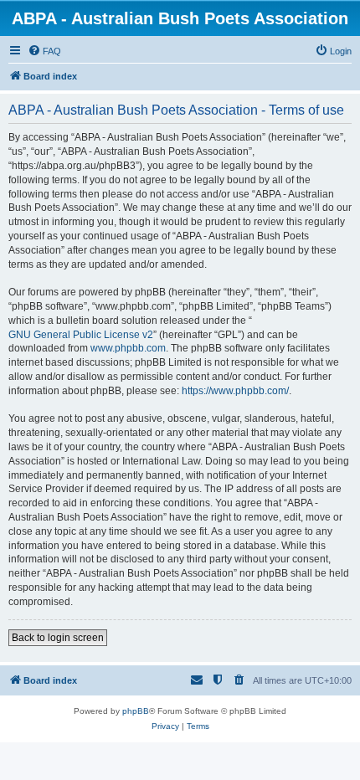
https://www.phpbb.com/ (235, 391)
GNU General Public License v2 (80, 335)
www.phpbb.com (128, 348)
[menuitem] (44, 51)
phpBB (135, 711)
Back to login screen (58, 638)
